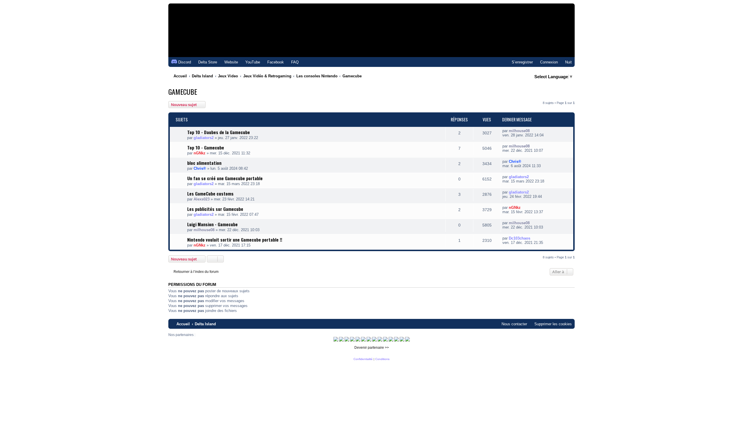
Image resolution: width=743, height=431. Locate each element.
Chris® (200, 168)
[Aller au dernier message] (533, 131)
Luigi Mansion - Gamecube (212, 224)
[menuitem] (205, 62)
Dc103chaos (519, 238)
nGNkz (199, 153)
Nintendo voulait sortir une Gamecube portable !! (234, 239)
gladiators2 (204, 138)
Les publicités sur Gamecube (215, 208)
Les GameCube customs (210, 193)
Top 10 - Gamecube (205, 147)
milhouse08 (519, 131)
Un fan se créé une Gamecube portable (225, 178)
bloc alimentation (204, 162)
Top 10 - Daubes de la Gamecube (218, 132)
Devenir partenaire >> (371, 348)
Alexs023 (202, 199)
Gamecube (182, 91)
